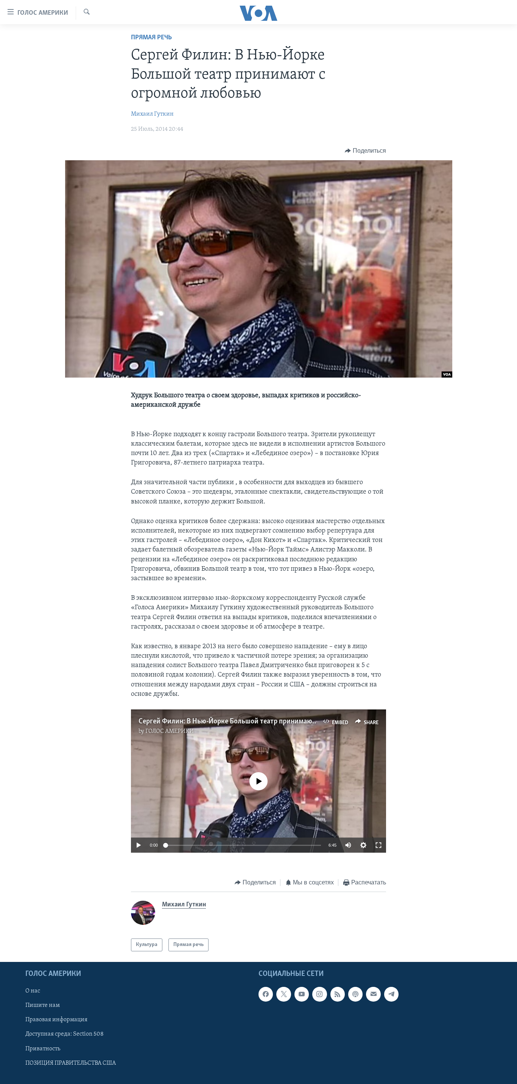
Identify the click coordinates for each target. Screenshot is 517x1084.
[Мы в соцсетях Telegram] (391, 994)
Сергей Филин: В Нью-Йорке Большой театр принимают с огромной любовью (261, 721)
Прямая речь (151, 37)
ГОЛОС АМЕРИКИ (169, 731)
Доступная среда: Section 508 (64, 1034)
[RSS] (337, 994)
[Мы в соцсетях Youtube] (301, 994)
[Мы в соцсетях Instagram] (319, 994)
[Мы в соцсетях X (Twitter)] (283, 994)
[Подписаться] (373, 994)
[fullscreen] (378, 845)
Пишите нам (42, 1005)
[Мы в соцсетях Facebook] (265, 994)
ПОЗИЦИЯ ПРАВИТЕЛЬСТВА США (70, 1063)
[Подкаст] (355, 994)
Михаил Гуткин (152, 114)
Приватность (42, 1049)
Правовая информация (56, 1020)
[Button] (365, 151)
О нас (32, 991)
